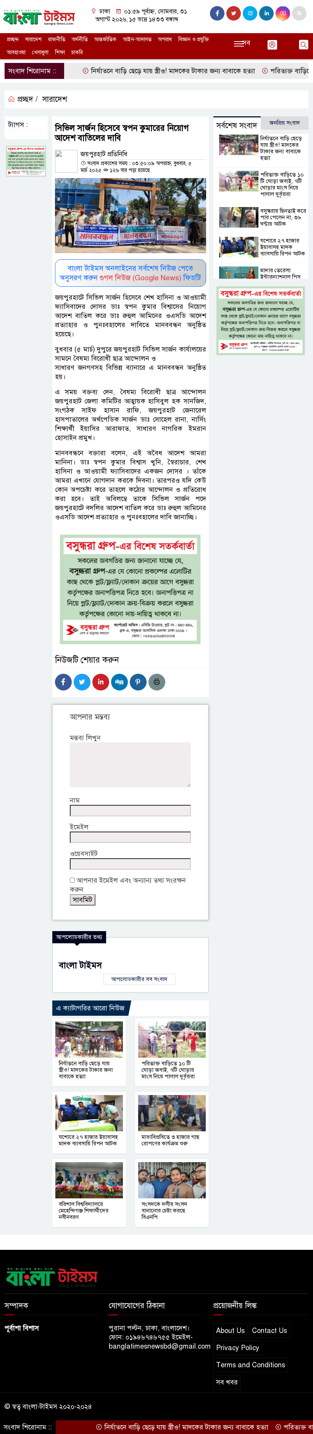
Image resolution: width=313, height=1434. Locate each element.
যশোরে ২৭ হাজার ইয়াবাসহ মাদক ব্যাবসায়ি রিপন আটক (88, 1140)
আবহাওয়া (16, 52)
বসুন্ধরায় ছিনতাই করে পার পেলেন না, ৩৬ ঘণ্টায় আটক (283, 217)
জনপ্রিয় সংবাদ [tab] (284, 122)
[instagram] (250, 13)
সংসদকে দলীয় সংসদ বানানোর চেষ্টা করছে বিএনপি (164, 1210)
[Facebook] (63, 682)
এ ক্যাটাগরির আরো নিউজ (90, 1008)
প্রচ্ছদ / (26, 99)
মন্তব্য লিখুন (85, 738)
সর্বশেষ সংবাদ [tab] (236, 125)
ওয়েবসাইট (84, 853)
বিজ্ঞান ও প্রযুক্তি (193, 39)
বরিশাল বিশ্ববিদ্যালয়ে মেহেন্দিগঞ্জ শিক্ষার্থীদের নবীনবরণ (83, 1210)
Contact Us (269, 1330)
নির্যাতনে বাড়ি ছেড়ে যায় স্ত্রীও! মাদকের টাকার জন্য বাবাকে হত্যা (150, 71)
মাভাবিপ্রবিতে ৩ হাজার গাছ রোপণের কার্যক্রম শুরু (170, 1140)
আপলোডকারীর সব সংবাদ (139, 979)
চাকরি (77, 52)
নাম (75, 800)
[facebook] (217, 13)
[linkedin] (266, 13)
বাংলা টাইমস (80, 965)
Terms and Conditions (250, 1365)
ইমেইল (79, 827)
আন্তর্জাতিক (105, 39)
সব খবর (227, 1382)
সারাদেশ (33, 39)
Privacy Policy (237, 1348)
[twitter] (233, 13)
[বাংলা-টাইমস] (39, 16)
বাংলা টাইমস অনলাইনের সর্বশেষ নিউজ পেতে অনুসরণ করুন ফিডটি (130, 273)
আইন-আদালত (137, 39)
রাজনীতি (56, 39)
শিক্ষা (60, 52)
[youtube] (283, 13)
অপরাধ (165, 39)
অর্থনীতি (80, 39)
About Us (230, 1330)
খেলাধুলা (40, 52)
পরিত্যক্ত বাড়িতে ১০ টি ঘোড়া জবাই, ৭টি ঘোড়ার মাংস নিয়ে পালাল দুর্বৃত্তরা (168, 1070)
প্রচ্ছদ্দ (13, 39)
